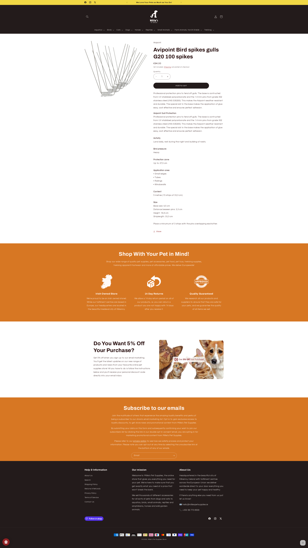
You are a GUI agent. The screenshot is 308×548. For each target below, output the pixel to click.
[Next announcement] (181, 2)
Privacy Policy (90, 493)
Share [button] (158, 231)
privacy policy (139, 441)
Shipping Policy (91, 484)
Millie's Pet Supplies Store (157, 539)
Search (88, 480)
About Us (89, 476)
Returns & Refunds (92, 489)
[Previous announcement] (127, 2)
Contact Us (89, 502)
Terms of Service (92, 497)
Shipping (167, 67)
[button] (87, 16)
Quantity (156, 71)
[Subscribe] (174, 455)
